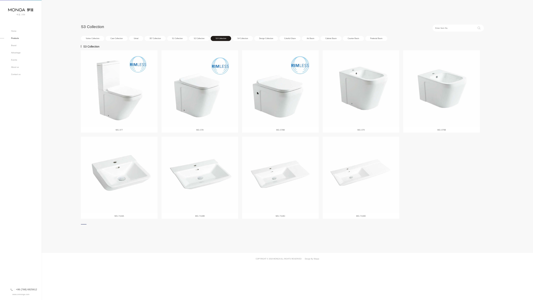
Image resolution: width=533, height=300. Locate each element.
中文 (18, 14)
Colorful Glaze (290, 38)
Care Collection (116, 38)
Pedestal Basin (376, 38)
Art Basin (310, 38)
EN (23, 14)
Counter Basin (353, 38)
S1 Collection (177, 38)
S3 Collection (221, 38)
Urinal (136, 38)
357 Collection (155, 38)
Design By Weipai (312, 259)
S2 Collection (199, 38)
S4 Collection (242, 38)
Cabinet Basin (331, 38)
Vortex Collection (92, 38)
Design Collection (266, 38)
